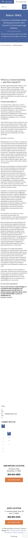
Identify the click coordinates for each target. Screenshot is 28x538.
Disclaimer (8, 532)
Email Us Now (22, 2)
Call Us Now (8, 2)
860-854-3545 (14, 517)
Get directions (14, 480)
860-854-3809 (14, 474)
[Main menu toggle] (24, 6)
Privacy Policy (15, 530)
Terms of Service (18, 532)
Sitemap (22, 530)
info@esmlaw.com (11, 414)
